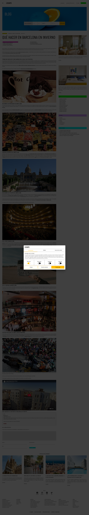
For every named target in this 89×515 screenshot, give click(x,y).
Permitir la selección (44, 267)
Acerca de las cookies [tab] (58, 250)
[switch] (39, 263)
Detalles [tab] (44, 250)
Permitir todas (58, 267)
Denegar (31, 267)
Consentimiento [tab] (30, 250)
